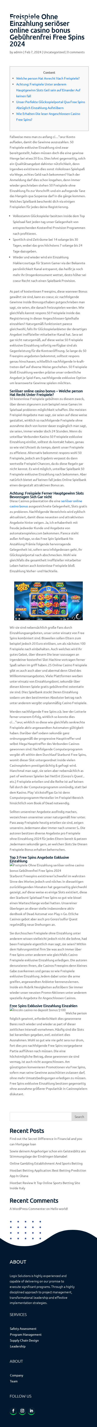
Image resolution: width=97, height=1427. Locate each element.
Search (79, 1116)
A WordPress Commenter (28, 1209)
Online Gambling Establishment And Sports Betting (46, 1163)
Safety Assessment (23, 1328)
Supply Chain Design (24, 1340)
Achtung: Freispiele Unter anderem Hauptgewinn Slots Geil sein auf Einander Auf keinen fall (48, 90)
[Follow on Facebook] (13, 1411)
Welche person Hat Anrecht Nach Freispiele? (48, 78)
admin (18, 52)
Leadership (17, 1346)
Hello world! (59, 1209)
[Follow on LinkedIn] (31, 1411)
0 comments (76, 52)
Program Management (26, 1334)
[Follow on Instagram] (22, 1411)
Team (14, 1381)
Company (16, 1375)
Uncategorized (54, 52)
